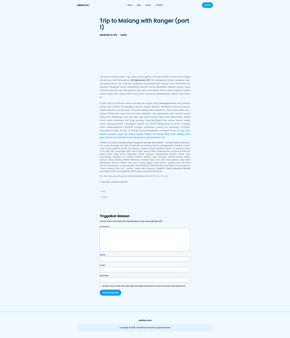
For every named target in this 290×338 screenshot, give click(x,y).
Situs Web (104, 275)
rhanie (117, 156)
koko (139, 171)
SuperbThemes (163, 327)
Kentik (160, 133)
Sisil (188, 130)
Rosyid (132, 133)
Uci (154, 133)
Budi (167, 133)
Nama (103, 255)
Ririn (188, 133)
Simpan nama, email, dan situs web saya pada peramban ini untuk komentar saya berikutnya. (144, 286)
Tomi (172, 133)
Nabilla (148, 133)
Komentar (105, 226)
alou (149, 162)
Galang (180, 133)
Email (103, 265)
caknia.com (83, 5)
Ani (125, 133)
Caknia (123, 35)
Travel (104, 197)
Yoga (120, 133)
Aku (183, 130)
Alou (102, 137)
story (103, 191)
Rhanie (103, 133)
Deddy (140, 133)
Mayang (112, 133)
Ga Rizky (156, 120)
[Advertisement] (145, 56)
